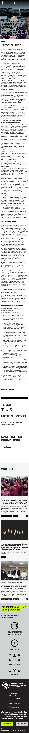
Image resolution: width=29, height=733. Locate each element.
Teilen (6, 404)
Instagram (14, 660)
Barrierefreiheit (13, 693)
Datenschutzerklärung (14, 703)
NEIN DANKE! (22, 724)
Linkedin (10, 660)
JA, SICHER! (7, 724)
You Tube (18, 655)
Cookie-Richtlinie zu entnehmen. (18, 730)
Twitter (10, 655)
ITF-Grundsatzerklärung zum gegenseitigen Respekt (14, 708)
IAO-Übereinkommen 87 (11, 207)
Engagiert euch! (23, 3)
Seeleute (4, 389)
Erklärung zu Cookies (14, 698)
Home (3, 41)
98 (14, 208)
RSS (18, 660)
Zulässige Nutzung (13, 701)
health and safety (6, 599)
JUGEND (15, 516)
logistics (16, 599)
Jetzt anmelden (7, 447)
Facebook (14, 655)
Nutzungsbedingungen (14, 695)
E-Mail (7, 430)
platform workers (6, 516)
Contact (14, 643)
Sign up (14, 626)
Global (11, 389)
